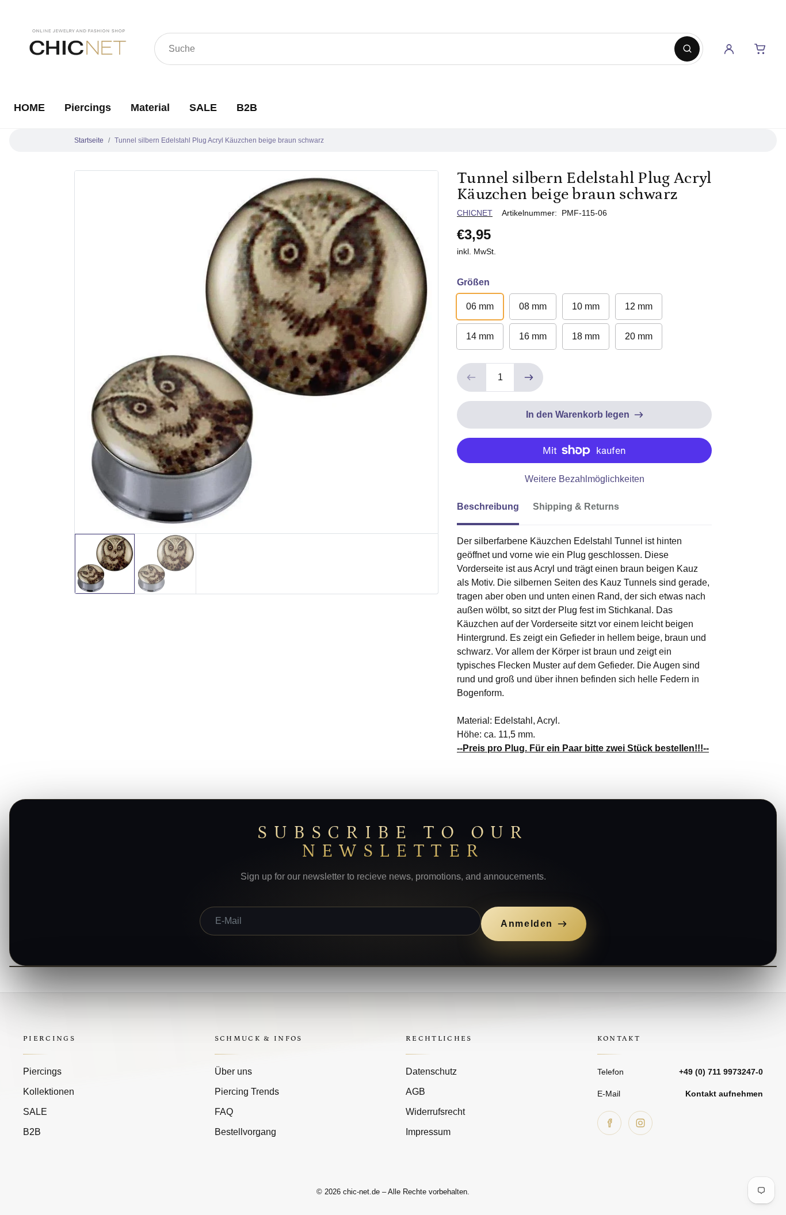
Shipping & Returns (576, 506)
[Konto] (729, 49)
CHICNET (475, 212)
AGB (415, 1091)
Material (150, 107)
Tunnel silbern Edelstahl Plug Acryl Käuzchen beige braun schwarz (219, 140)
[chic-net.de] (77, 47)
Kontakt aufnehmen (724, 1093)
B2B (246, 107)
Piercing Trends (247, 1091)
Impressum (428, 1132)
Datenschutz (431, 1071)
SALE (203, 107)
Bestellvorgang (245, 1132)
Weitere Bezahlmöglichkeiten (584, 479)
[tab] (495, 510)
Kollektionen (48, 1091)
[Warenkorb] (760, 49)
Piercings (87, 107)
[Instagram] (640, 1123)
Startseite (89, 140)
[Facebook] (609, 1123)
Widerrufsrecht (435, 1112)
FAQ (224, 1112)
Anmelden (527, 924)
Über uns (233, 1071)
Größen (473, 282)
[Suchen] (687, 49)
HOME (29, 107)
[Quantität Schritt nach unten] (471, 377)
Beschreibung (488, 506)
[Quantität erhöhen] (528, 377)
